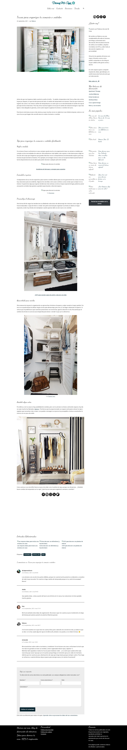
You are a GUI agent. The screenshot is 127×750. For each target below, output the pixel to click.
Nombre (23, 680)
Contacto (59, 8)
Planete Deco (51, 396)
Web (63, 680)
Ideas (43, 554)
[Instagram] (50, 494)
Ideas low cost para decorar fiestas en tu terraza (102, 178)
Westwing (51, 193)
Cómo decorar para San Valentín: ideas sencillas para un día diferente (104, 155)
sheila (24, 589)
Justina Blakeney (94, 94)
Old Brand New (93, 100)
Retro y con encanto (95, 105)
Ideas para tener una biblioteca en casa (103, 130)
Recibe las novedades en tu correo (99, 202)
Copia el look (36, 554)
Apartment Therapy (94, 91)
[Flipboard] (57, 494)
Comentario (24, 687)
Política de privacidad (47, 730)
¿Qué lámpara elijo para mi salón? (104, 188)
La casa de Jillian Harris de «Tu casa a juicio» (104, 118)
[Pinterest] (43, 494)
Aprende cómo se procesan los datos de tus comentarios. (60, 715)
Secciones (68, 8)
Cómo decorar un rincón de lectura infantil (103, 165)
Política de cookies (46, 732)
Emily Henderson (94, 97)
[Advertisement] (51, 87)
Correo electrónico (47, 680)
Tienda (77, 8)
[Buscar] (83, 8)
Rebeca (34, 21)
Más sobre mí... (93, 81)
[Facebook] (47, 494)
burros (37, 409)
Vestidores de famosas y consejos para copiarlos (50, 169)
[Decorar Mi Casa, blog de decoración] (63, 3)
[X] (54, 494)
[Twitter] (97, 16)
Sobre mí (50, 8)
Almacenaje (27, 554)
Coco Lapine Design (95, 102)
